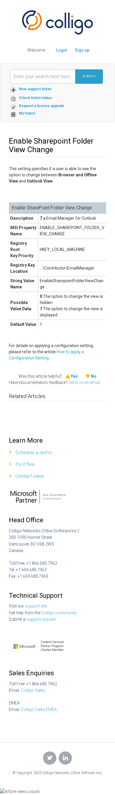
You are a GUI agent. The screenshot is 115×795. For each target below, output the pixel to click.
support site (36, 606)
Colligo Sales (33, 690)
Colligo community (59, 612)
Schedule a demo (33, 452)
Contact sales (29, 476)
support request (41, 619)
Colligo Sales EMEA (39, 709)
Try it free (24, 464)
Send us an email (84, 382)
